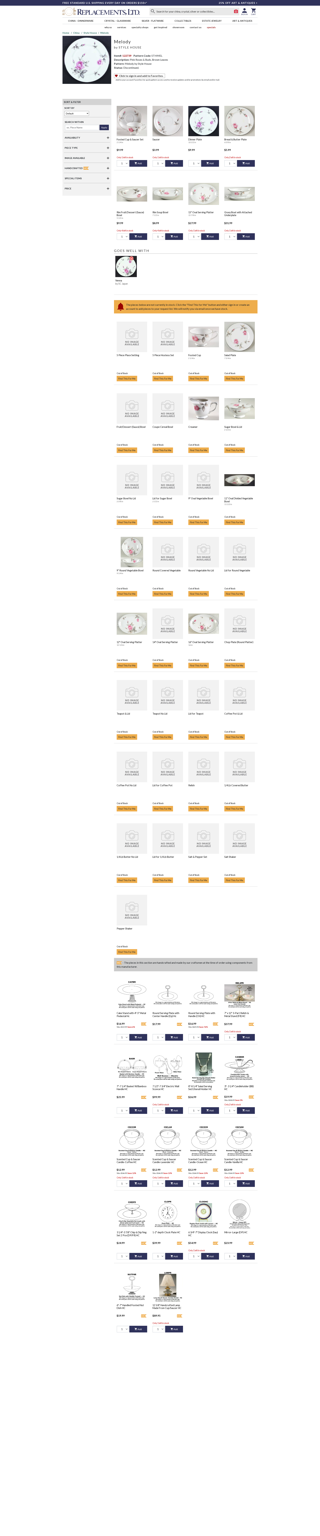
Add (140, 163)
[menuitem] (80, 21)
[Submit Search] (153, 11)
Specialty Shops (140, 27)
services (121, 27)
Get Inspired (160, 27)
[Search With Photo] (236, 11)
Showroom (178, 27)
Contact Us (196, 27)
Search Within (74, 122)
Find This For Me (127, 378)
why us (108, 27)
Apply (104, 127)
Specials (211, 27)
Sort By (69, 108)
